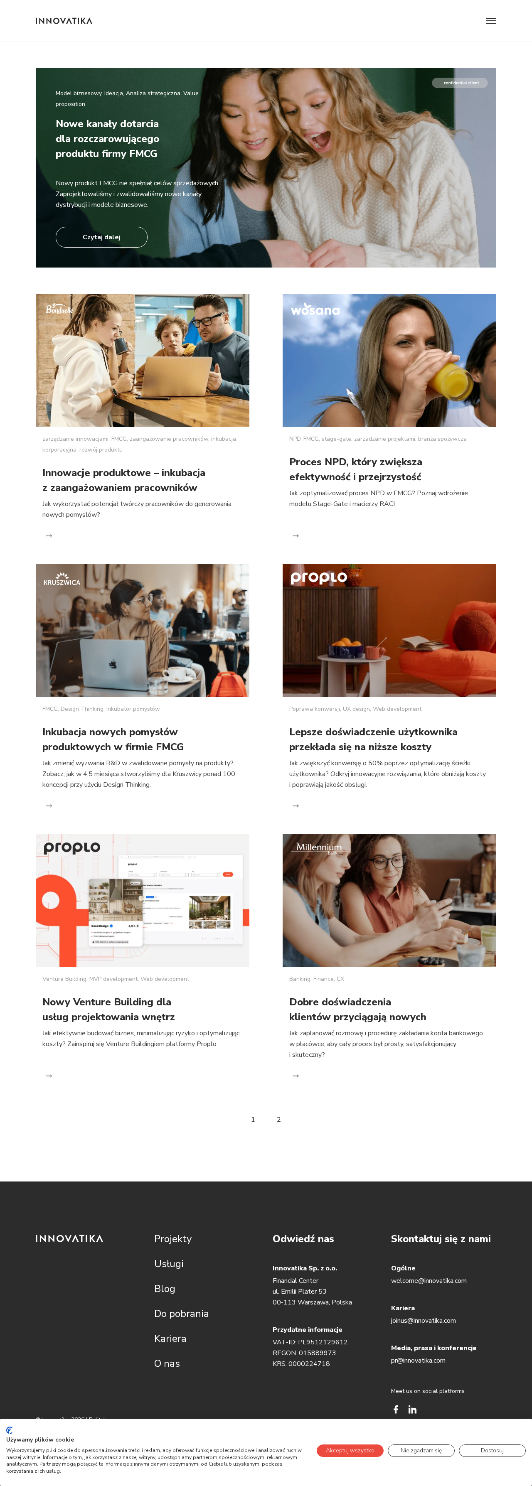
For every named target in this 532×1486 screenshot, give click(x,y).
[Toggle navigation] (491, 21)
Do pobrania (181, 1313)
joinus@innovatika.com (423, 1320)
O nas (167, 1363)
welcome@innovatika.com (429, 1280)
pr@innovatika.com (418, 1360)
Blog (164, 1288)
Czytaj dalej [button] (102, 237)
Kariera (170, 1338)
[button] (266, 173)
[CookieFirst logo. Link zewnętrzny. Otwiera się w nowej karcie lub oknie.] (9, 1430)
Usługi (169, 1263)
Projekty (173, 1238)
